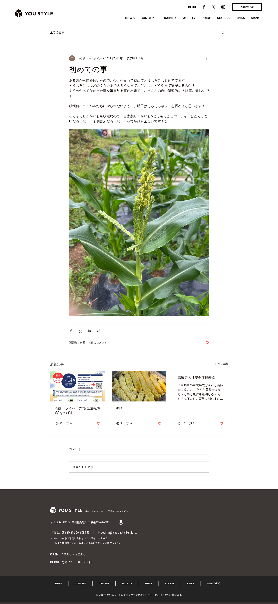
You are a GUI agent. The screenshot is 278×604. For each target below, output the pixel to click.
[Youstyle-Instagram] (223, 7)
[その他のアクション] (206, 58)
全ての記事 (57, 32)
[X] (213, 7)
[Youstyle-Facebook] (203, 7)
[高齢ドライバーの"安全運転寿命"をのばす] (77, 386)
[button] (223, 32)
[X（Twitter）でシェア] (80, 331)
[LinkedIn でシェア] (89, 331)
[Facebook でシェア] (71, 331)
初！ (119, 408)
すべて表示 (221, 363)
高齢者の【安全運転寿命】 (198, 378)
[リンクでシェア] (98, 331)
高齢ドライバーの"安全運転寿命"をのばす (77, 410)
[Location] (120, 522)
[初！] (139, 386)
